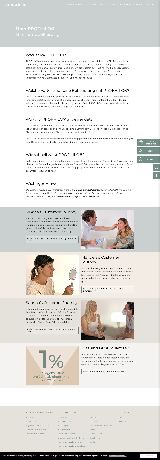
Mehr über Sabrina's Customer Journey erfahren (51, 329)
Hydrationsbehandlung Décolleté (71, 446)
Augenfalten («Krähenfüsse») (37, 426)
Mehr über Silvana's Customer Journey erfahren (51, 238)
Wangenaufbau (64, 430)
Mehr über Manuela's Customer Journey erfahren (103, 289)
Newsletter (94, 417)
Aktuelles (93, 422)
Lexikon (93, 442)
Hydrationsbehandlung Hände (70, 442)
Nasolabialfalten (64, 422)
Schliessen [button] (148, 456)
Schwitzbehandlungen (35, 434)
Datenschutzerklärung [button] (118, 456)
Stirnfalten (30, 417)
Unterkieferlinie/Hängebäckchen (71, 438)
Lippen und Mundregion (68, 434)
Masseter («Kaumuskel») (36, 430)
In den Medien (96, 434)
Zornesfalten (31, 422)
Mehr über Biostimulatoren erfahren (102, 371)
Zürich (121, 417)
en (151, 4)
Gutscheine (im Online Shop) (101, 426)
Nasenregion (63, 426)
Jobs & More (95, 438)
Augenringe (62, 417)
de (146, 4)
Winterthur (122, 422)
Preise (92, 430)
